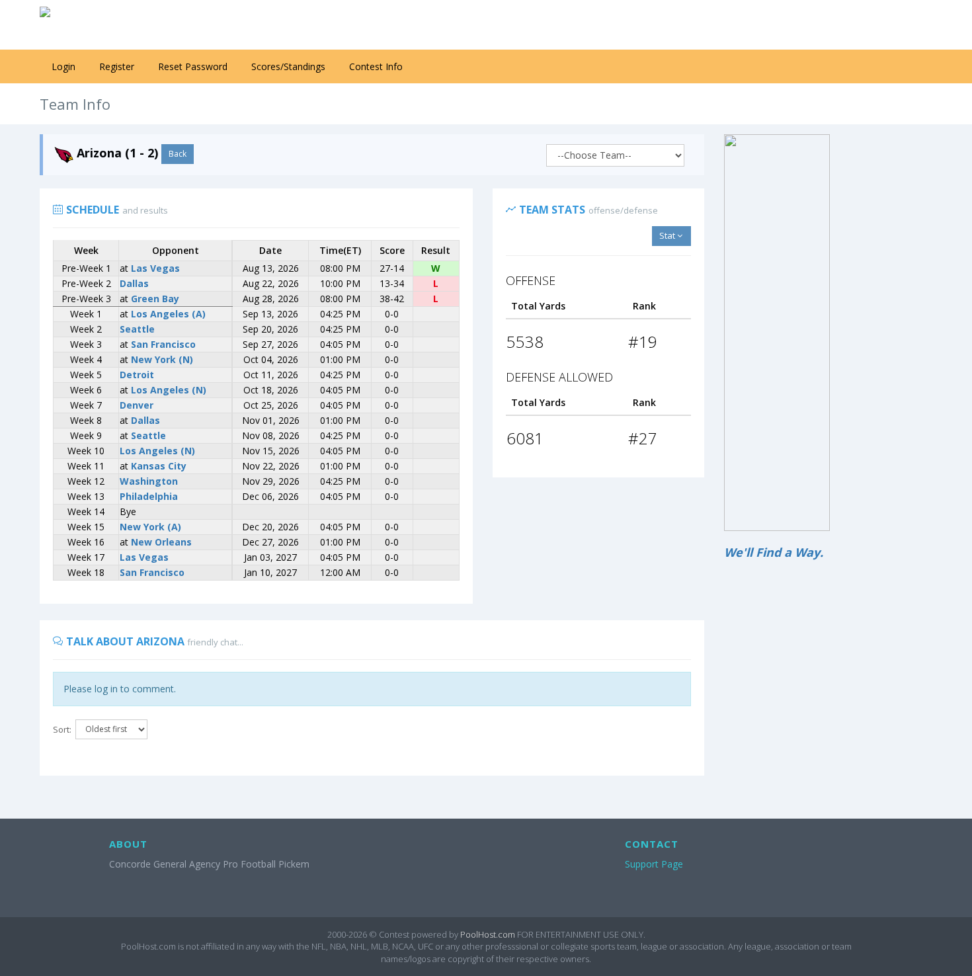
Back (177, 153)
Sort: (62, 729)
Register (116, 66)
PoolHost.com (487, 934)
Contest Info (376, 66)
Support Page (654, 864)
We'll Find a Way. (773, 552)
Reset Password (192, 66)
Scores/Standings (288, 66)
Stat (668, 235)
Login (63, 66)
